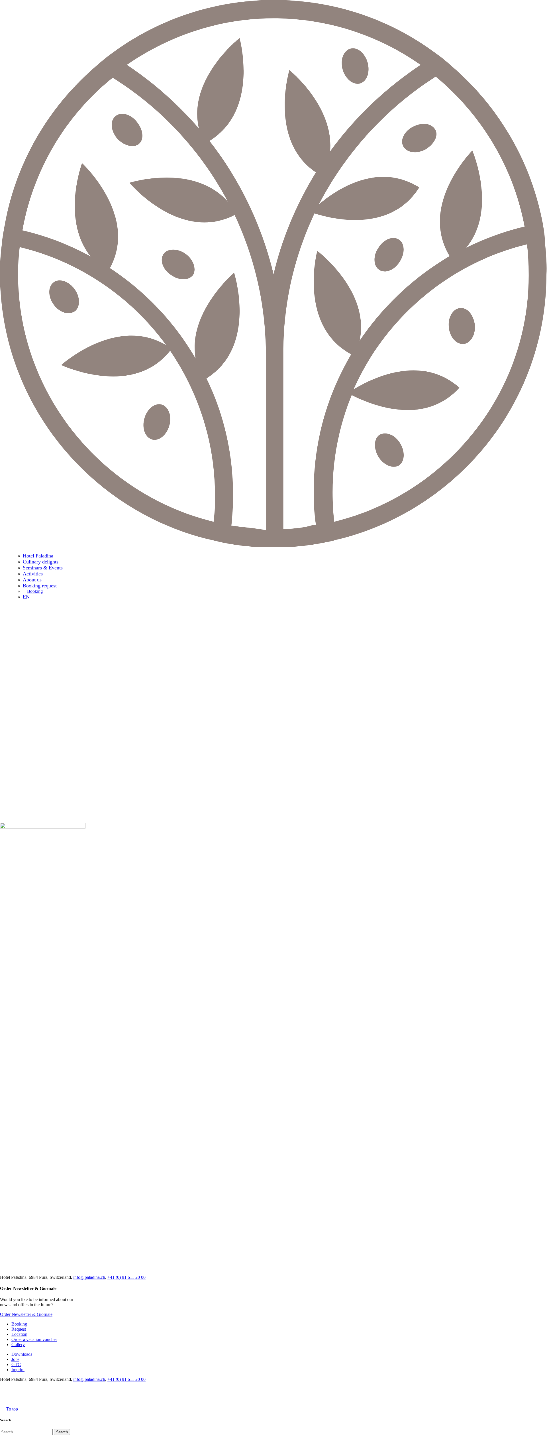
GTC (16, 1364)
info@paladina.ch (89, 1277)
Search (62, 1432)
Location (19, 1334)
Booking (35, 591)
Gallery (18, 1344)
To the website (416, 848)
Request (18, 1329)
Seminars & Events (43, 568)
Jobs (15, 1359)
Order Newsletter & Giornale (26, 1314)
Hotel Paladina (38, 556)
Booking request (40, 586)
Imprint (18, 1369)
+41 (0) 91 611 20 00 (126, 1277)
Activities (33, 574)
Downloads (21, 1354)
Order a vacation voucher (34, 1339)
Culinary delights (40, 562)
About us (32, 580)
